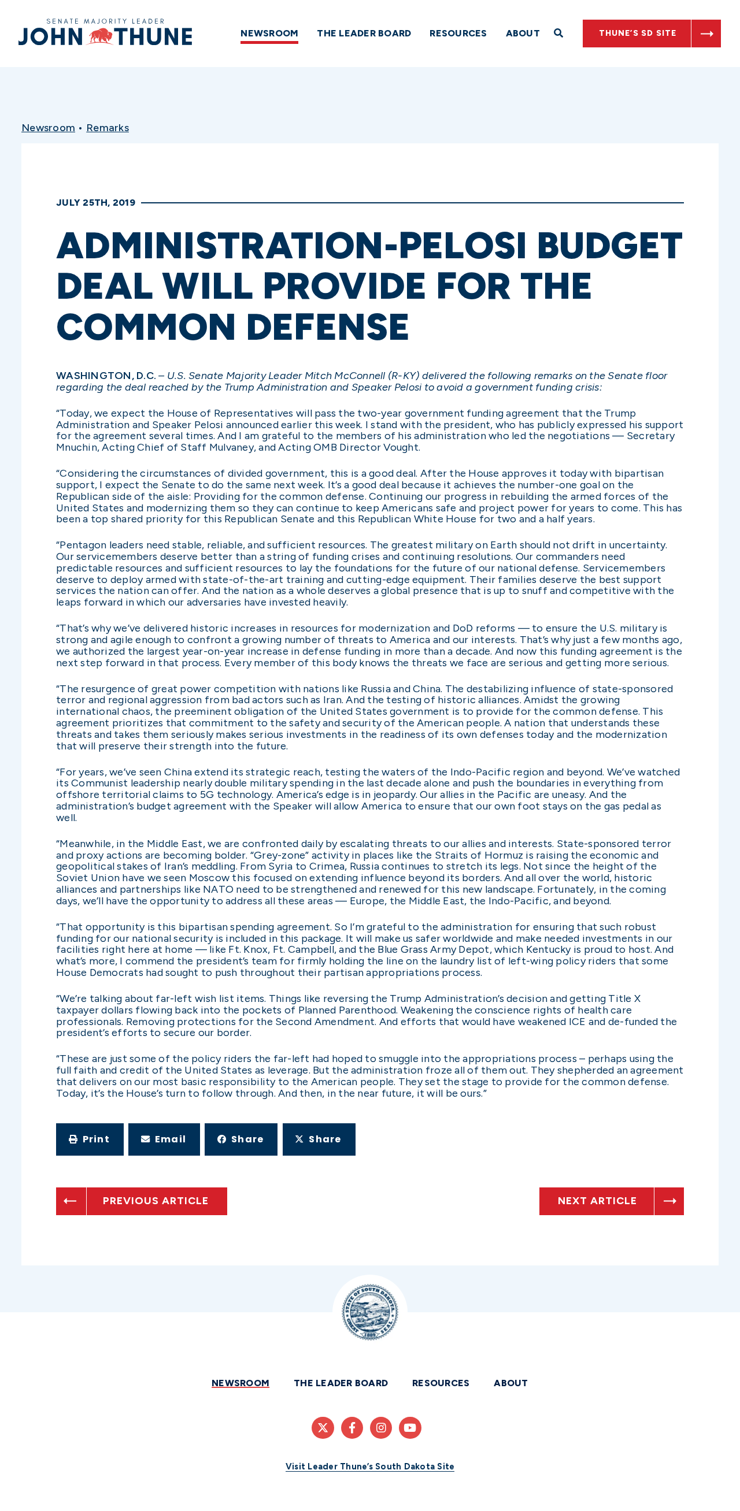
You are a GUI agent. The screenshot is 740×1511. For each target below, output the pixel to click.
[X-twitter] (323, 1428)
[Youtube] (410, 1428)
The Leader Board (364, 33)
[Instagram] (381, 1428)
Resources (458, 33)
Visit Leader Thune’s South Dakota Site (370, 1466)
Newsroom (269, 33)
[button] (90, 1139)
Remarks (107, 127)
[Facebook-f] (352, 1428)
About (523, 33)
